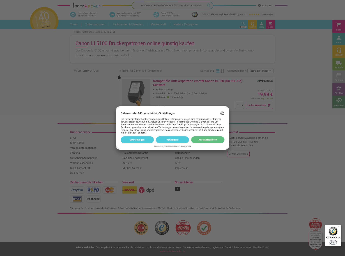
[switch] (333, 242)
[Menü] (339, 227)
